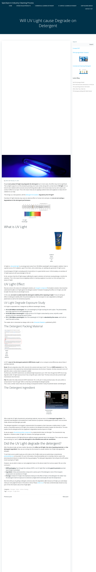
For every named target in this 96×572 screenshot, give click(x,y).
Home (10, 5)
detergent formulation (32, 195)
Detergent (12, 489)
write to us (40, 483)
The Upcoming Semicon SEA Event (81, 86)
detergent (9, 491)
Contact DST (89, 9)
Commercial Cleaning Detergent (44, 5)
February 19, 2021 (14, 180)
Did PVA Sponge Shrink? (78, 82)
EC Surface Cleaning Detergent (67, 5)
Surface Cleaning (24, 489)
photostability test (8, 456)
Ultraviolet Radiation (39, 322)
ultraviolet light (14, 266)
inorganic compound (41, 288)
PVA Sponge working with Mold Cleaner (82, 91)
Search (75, 42)
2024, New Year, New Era (79, 89)
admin (6, 180)
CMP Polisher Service (87, 5)
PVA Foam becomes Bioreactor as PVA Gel (83, 84)
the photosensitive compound (22, 432)
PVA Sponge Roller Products (81, 52)
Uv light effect (16, 491)
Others (17, 489)
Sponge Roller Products (23, 5)
